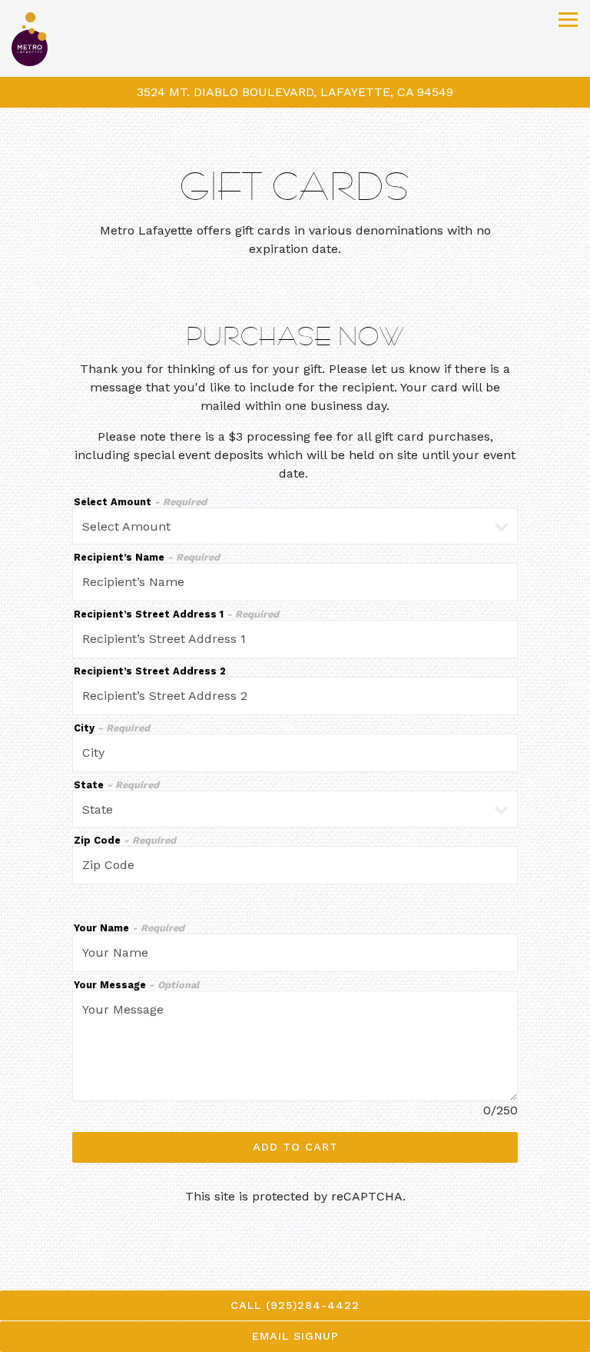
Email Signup (295, 1336)
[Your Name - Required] (295, 953)
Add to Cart (295, 1147)
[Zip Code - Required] (295, 865)
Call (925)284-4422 (295, 1305)
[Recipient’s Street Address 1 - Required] (295, 639)
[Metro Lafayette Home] (55, 38)
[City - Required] (295, 753)
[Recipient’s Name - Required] (295, 582)
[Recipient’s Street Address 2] (295, 696)
